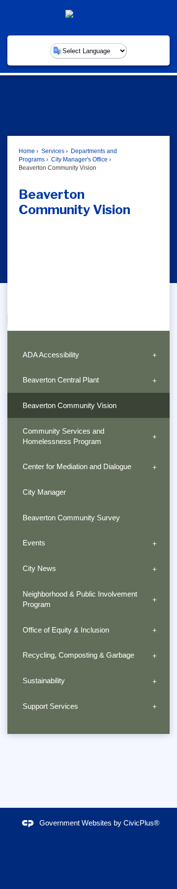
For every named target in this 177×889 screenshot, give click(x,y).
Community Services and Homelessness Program (63, 436)
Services (52, 151)
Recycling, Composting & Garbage (78, 655)
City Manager (44, 492)
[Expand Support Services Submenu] (155, 706)
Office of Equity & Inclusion (66, 630)
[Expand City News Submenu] (155, 568)
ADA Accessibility (51, 354)
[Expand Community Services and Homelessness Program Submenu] (155, 436)
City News (39, 568)
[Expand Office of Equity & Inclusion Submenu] (155, 630)
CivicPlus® (141, 823)
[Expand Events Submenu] (155, 543)
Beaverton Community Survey (71, 517)
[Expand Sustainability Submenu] (155, 681)
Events (34, 543)
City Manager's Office (79, 159)
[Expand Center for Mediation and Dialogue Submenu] (155, 466)
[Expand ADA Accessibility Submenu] (155, 354)
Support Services (50, 706)
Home (27, 151)
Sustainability (44, 680)
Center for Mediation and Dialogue (77, 466)
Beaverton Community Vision (70, 405)
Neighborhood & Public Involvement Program (80, 599)
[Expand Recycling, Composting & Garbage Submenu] (155, 655)
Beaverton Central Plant (61, 380)
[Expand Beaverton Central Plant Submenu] (155, 380)
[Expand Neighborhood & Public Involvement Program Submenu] (155, 599)
